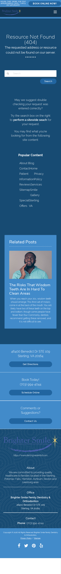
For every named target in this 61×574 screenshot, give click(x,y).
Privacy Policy (26, 538)
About (23, 163)
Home (34, 168)
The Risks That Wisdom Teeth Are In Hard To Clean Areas (29, 289)
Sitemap (24, 189)
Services (36, 184)
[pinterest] (33, 545)
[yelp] (41, 545)
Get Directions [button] (30, 364)
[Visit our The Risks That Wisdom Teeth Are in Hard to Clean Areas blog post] (30, 279)
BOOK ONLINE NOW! (45, 3)
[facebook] (19, 545)
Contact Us (30, 421)
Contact (24, 168)
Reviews (25, 184)
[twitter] (26, 545)
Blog (31, 163)
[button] (56, 11)
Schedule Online (31, 392)
